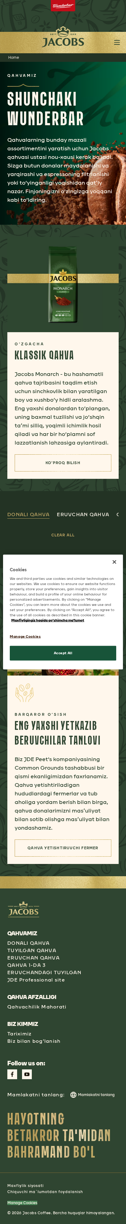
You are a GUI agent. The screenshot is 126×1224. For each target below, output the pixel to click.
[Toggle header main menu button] (117, 42)
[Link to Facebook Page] (12, 1074)
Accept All (63, 653)
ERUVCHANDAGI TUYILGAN (44, 972)
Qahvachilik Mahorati (37, 1007)
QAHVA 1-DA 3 (26, 965)
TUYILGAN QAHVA (31, 950)
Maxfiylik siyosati (25, 1186)
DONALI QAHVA (28, 943)
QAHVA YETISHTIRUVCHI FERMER (69, 850)
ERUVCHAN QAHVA (33, 958)
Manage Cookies (22, 1203)
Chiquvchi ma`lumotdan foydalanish (45, 1192)
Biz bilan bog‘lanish (34, 1041)
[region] (63, 612)
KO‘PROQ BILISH (73, 465)
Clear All (63, 535)
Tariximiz (19, 1034)
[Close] (114, 562)
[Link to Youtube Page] (27, 1074)
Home (13, 57)
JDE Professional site (36, 980)
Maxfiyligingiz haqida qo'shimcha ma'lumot (47, 620)
